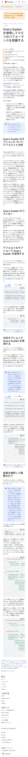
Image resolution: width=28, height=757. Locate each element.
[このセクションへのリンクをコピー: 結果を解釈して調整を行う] (14, 476)
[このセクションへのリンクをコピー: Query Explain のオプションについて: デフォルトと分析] (4, 148)
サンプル (3, 684)
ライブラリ (4, 686)
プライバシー (10, 748)
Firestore (18, 7)
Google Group (4, 715)
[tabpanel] (14, 296)
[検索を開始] (16, 2)
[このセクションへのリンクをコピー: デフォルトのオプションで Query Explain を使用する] (4, 257)
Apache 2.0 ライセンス (21, 663)
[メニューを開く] (2, 2)
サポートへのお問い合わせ (7, 710)
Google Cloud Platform (7, 740)
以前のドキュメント (6, 722)
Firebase (5, 23)
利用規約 (3, 748)
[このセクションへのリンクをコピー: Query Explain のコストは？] (14, 214)
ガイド (3, 679)
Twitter (3, 701)
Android (3, 732)
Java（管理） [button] (8, 285)
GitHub (3, 689)
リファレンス (4, 681)
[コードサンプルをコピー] (23, 288)
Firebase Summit (5, 698)
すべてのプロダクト (6, 742)
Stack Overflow (5, 712)
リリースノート (5, 717)
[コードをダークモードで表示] (21, 288)
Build (6, 25)
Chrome (3, 735)
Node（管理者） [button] (18, 285)
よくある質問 (4, 720)
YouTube (3, 703)
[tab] (8, 285)
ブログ (3, 696)
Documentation (7, 7)
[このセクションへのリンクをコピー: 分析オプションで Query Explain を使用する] (12, 344)
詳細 (13, 17)
